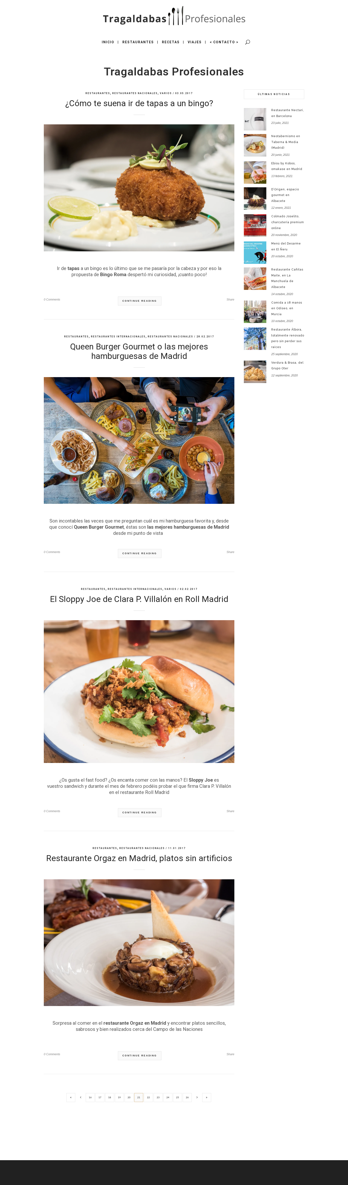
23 (158, 1097)
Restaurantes (97, 93)
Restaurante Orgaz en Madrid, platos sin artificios (139, 858)
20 (129, 1097)
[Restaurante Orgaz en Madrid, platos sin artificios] (139, 942)
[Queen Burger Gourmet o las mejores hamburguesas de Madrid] (139, 440)
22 (148, 1097)
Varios (166, 93)
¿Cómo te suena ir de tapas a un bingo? (139, 103)
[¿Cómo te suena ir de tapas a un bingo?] (139, 187)
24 (167, 1097)
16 (90, 1097)
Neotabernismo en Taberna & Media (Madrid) (285, 142)
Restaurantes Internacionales (118, 336)
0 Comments (52, 299)
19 (119, 1097)
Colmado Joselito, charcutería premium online (287, 222)
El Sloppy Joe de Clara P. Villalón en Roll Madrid (139, 599)
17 (99, 1097)
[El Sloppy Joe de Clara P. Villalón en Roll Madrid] (139, 691)
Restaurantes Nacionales (135, 93)
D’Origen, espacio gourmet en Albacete (285, 195)
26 (187, 1097)
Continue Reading (139, 301)
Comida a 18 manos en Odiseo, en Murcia (286, 308)
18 (109, 1097)
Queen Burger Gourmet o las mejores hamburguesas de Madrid (139, 351)
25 (177, 1097)
